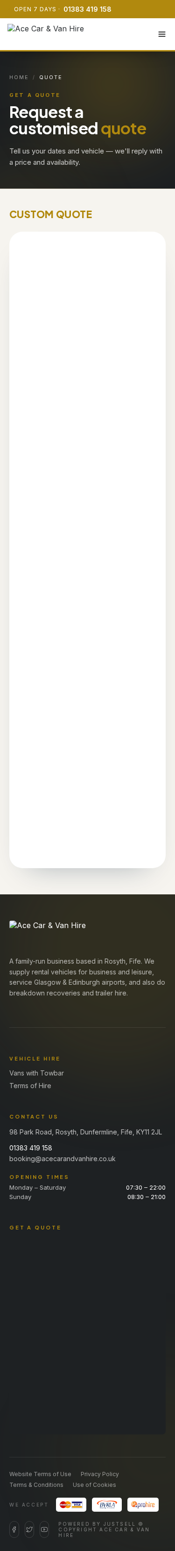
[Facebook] (14, 1529)
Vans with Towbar (36, 1073)
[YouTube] (44, 1529)
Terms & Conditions (36, 1484)
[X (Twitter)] (29, 1529)
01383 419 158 (87, 9)
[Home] (45, 34)
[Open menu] (162, 34)
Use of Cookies (94, 1484)
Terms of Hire (30, 1086)
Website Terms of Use (40, 1474)
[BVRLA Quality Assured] (107, 1505)
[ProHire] (143, 1505)
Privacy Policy (100, 1474)
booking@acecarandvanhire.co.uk (62, 1159)
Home (19, 77)
